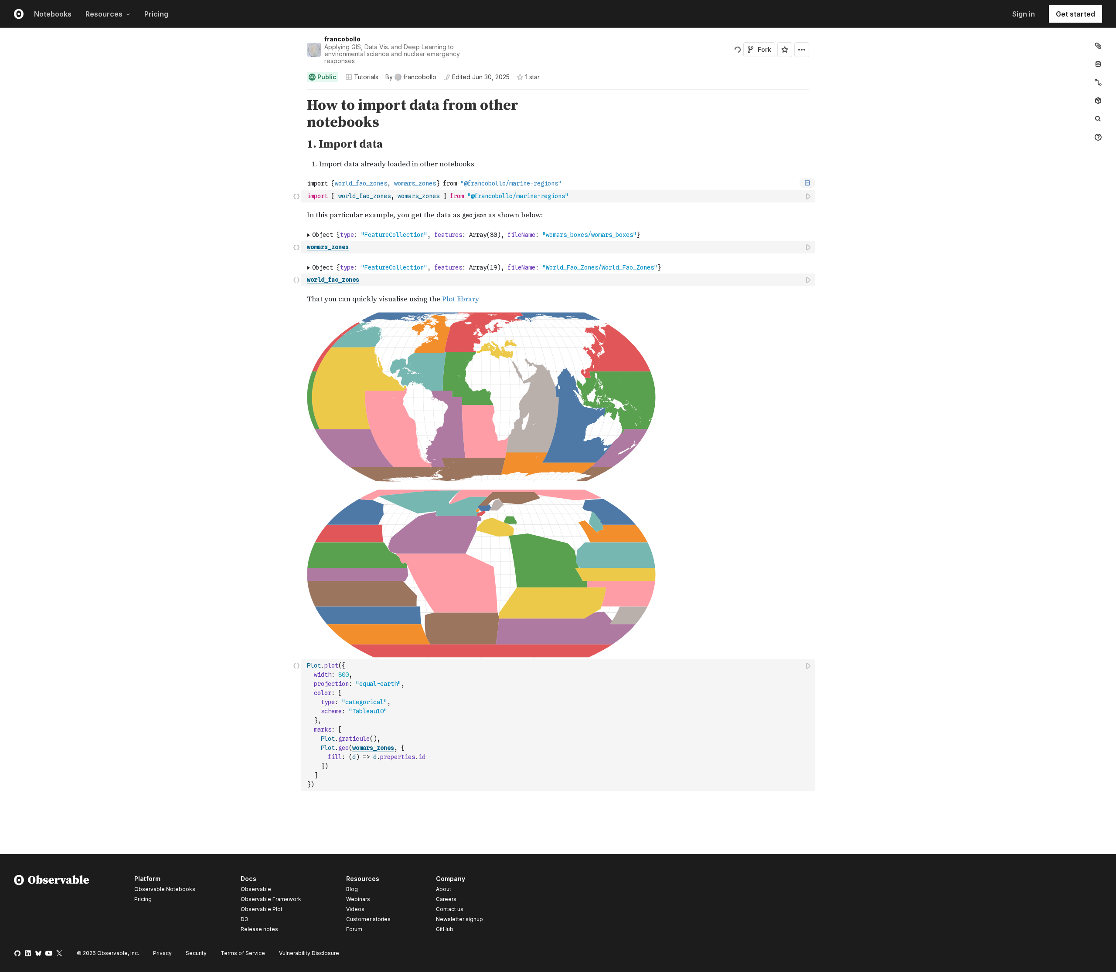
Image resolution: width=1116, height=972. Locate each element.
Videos (355, 909)
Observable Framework (271, 899)
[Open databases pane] (1098, 64)
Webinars (358, 899)
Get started (1075, 14)
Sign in (1023, 14)
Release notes (259, 929)
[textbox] (559, 196)
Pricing (156, 14)
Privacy (162, 953)
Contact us (449, 909)
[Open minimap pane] (1098, 82)
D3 (244, 919)
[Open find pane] (1098, 118)
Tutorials (366, 77)
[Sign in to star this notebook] (784, 49)
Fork (764, 49)
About (443, 889)
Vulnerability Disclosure (309, 953)
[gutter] (150, 114)
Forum (354, 929)
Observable (256, 889)
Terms (243, 953)
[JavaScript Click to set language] (296, 195)
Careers (446, 899)
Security (196, 953)
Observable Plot (261, 909)
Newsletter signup (459, 919)
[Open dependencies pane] (1098, 100)
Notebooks (52, 14)
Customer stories (368, 919)
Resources (103, 14)
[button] (296, 93)
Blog (352, 889)
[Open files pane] (1098, 45)
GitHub (444, 929)
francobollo (342, 39)
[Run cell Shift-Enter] (808, 196)
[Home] (51, 905)
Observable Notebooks (164, 889)
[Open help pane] (1098, 137)
